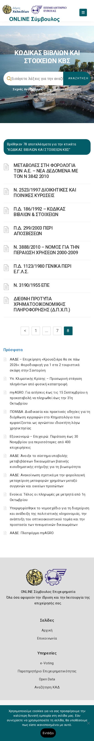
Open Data (47, 679)
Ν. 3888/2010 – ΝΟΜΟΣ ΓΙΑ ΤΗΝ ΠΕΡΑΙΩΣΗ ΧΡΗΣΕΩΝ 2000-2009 (46, 249)
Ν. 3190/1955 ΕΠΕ (31, 285)
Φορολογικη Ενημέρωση (64, 89)
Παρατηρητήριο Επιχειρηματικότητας (47, 671)
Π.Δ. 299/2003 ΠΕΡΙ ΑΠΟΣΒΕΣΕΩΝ (33, 230)
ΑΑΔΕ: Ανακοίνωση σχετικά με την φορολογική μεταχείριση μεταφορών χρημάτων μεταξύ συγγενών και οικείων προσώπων (47, 480)
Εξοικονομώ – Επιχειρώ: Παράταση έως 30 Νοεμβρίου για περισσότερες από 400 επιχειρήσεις (44, 442)
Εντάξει (48, 733)
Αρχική (47, 630)
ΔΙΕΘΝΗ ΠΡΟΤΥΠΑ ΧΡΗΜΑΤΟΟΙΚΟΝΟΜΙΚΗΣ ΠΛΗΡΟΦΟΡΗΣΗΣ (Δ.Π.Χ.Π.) (42, 304)
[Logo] (47, 580)
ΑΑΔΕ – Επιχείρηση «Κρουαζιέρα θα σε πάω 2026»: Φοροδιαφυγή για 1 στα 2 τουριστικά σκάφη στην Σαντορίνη (45, 364)
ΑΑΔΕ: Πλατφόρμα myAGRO (32, 533)
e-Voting (47, 663)
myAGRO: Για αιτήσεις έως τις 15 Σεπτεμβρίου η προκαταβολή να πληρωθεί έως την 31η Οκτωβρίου (49, 398)
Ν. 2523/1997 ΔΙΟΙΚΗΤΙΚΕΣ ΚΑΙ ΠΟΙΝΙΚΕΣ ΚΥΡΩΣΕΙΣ (45, 192)
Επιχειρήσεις (48, 94)
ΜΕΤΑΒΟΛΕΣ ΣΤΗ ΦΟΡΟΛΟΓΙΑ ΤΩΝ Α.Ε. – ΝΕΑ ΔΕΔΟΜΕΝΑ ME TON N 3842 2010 (46, 171)
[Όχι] (88, 725)
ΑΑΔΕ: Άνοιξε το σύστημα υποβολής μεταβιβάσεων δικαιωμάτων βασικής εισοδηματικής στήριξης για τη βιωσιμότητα (45, 461)
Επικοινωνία (47, 638)
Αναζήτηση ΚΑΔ (47, 687)
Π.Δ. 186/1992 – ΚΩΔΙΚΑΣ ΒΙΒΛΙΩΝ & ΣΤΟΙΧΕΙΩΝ (39, 211)
